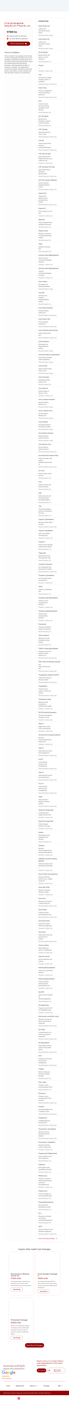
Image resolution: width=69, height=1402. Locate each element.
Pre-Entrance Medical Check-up (20, 1275)
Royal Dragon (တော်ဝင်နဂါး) (14, 1366)
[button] (8, 1375)
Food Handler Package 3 (47, 1275)
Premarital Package (19, 1320)
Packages (47, 1386)
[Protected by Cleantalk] (11, 1400)
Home (8, 1386)
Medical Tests (20, 1386)
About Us (32, 1386)
